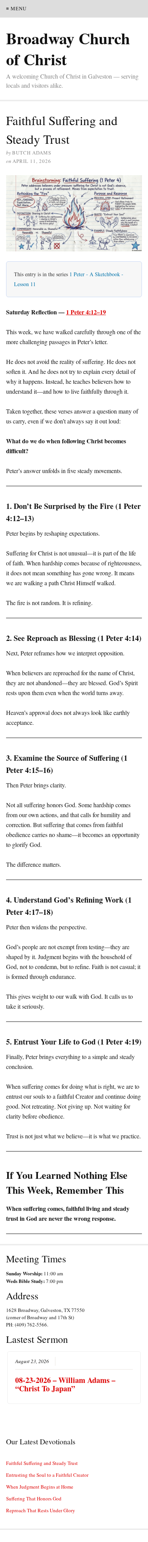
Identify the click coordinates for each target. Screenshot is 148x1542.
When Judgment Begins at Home (39, 1486)
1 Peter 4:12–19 (86, 311)
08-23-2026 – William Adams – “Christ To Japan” (65, 1384)
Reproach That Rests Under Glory (40, 1510)
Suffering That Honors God (33, 1498)
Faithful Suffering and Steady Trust (42, 1463)
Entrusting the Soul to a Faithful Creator (47, 1474)
